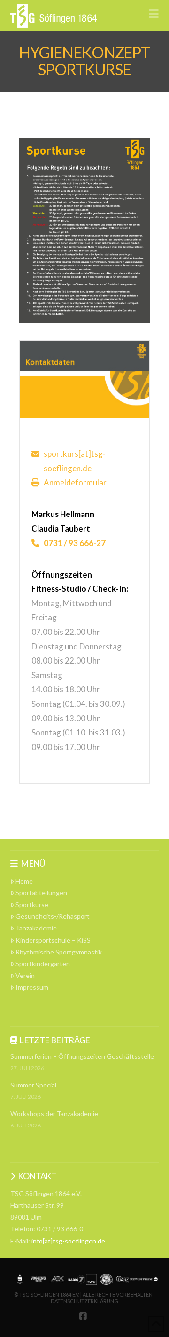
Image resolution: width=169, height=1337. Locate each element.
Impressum (31, 987)
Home (24, 881)
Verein (25, 975)
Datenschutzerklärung (84, 1301)
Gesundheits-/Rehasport (52, 916)
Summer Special (33, 1085)
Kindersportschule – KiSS (53, 940)
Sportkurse (31, 904)
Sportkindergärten (42, 964)
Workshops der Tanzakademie (54, 1114)
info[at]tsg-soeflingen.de (68, 1241)
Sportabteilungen (41, 893)
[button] (154, 13)
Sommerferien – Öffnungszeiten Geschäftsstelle (82, 1056)
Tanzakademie (36, 928)
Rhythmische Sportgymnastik (58, 952)
